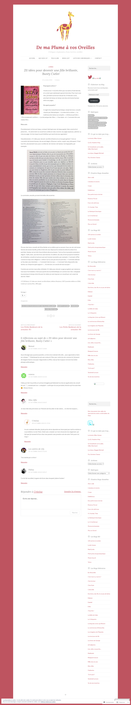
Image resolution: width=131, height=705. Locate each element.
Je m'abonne (94, 100)
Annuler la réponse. (72, 491)
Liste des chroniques (81, 58)
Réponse (74, 512)
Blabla (91, 115)
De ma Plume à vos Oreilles (65, 47)
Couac (90, 186)
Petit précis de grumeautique (96, 247)
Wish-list (66, 58)
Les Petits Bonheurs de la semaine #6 (70, 327)
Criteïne (57, 80)
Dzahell (90, 296)
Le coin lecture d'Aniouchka (96, 321)
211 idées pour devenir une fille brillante (38, 306)
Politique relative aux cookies (48, 702)
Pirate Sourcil (92, 251)
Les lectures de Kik (93, 330)
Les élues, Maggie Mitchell (96, 153)
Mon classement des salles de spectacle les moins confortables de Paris (98, 413)
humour (75, 306)
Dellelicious (91, 190)
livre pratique (51, 309)
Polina (31, 469)
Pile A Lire (55, 58)
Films (90, 120)
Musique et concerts (97, 123)
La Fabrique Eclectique (94, 211)
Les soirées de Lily (36, 449)
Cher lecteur (91, 275)
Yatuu (89, 256)
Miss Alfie (32, 400)
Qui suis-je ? (43, 58)
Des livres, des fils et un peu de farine (99, 287)
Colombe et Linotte (94, 181)
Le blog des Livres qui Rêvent (96, 317)
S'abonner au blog (97, 84)
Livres (51, 67)
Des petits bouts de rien (95, 194)
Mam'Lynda (91, 243)
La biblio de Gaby (93, 309)
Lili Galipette (91, 338)
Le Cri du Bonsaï (92, 215)
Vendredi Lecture (93, 372)
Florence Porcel (92, 198)
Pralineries (91, 364)
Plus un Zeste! (92, 224)
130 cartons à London (94, 234)
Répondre (24, 367)
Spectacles (92, 128)
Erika (89, 300)
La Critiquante (92, 313)
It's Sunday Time (93, 207)
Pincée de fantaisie (93, 220)
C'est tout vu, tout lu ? (94, 270)
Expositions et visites (97, 118)
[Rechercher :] (99, 68)
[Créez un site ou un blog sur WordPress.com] (65, 695)
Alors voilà (91, 177)
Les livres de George (94, 334)
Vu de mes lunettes (94, 376)
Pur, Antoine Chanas (94, 157)
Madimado (91, 347)
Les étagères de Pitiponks (95, 325)
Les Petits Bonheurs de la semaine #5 (31, 327)
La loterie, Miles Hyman (95, 138)
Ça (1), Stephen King (94, 142)
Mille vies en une (93, 355)
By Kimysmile (92, 266)
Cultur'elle (91, 283)
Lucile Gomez (92, 239)
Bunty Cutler (63, 306)
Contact (98, 58)
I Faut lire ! (91, 304)
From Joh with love (93, 203)
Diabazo (90, 291)
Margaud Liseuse (93, 351)
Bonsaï (31, 346)
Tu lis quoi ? (91, 368)
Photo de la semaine (96, 125)
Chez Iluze (91, 279)
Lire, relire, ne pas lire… (94, 342)
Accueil (32, 58)
